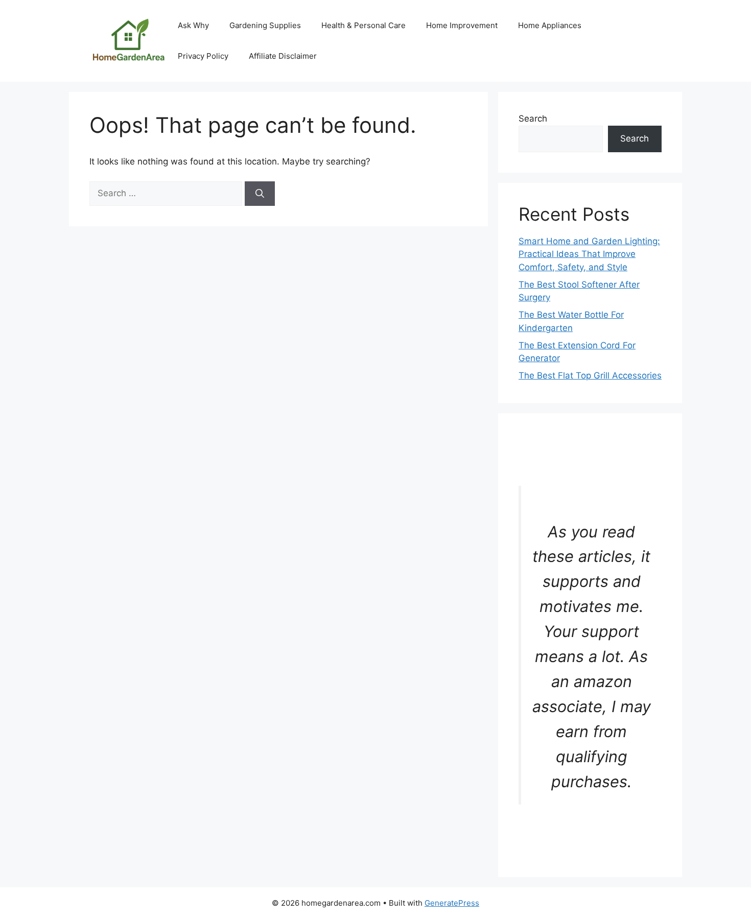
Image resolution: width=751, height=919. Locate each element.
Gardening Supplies (265, 25)
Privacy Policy (203, 56)
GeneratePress (452, 903)
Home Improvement (462, 25)
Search (533, 118)
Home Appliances (549, 25)
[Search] (260, 193)
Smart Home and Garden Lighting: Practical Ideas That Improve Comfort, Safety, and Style (589, 254)
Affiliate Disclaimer (283, 56)
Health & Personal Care (363, 25)
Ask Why (193, 25)
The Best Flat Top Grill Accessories (590, 375)
